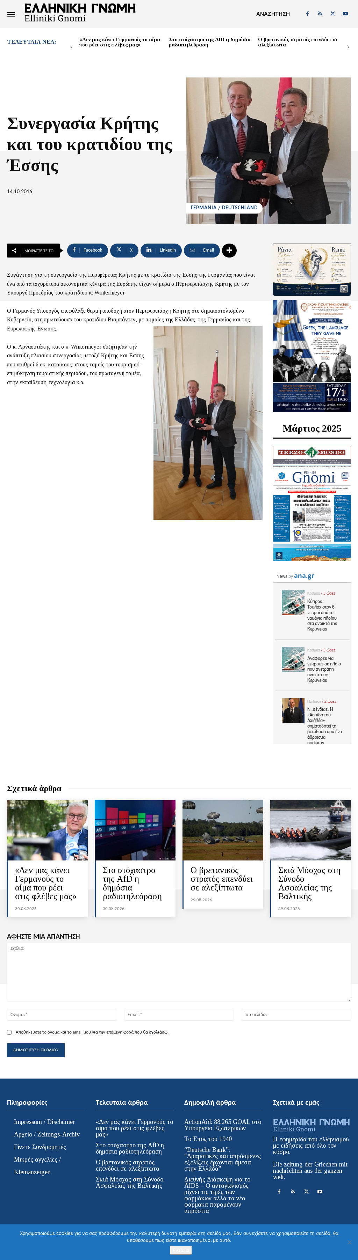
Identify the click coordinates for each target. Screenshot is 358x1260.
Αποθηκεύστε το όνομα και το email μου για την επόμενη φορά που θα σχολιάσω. (92, 1032)
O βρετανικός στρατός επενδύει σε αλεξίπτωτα (298, 42)
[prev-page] (71, 47)
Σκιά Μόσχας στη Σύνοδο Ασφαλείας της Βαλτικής (309, 883)
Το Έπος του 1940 (208, 1138)
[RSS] (319, 14)
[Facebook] (307, 14)
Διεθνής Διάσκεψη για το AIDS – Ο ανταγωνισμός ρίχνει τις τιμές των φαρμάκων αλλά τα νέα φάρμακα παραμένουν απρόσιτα (217, 1195)
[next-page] (348, 47)
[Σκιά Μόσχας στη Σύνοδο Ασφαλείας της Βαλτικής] (310, 830)
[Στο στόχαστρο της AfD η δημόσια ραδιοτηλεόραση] (135, 830)
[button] (273, 14)
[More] (229, 251)
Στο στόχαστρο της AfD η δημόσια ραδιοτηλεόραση (210, 42)
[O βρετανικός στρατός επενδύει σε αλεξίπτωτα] (222, 830)
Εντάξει (181, 1250)
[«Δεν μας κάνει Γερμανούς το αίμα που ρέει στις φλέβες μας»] (47, 830)
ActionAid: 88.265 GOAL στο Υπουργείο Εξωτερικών (222, 1125)
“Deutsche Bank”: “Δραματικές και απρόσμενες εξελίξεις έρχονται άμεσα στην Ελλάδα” (222, 1159)
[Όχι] (349, 1242)
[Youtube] (345, 14)
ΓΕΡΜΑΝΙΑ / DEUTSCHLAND (224, 208)
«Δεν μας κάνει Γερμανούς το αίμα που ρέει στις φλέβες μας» (119, 42)
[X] (332, 14)
